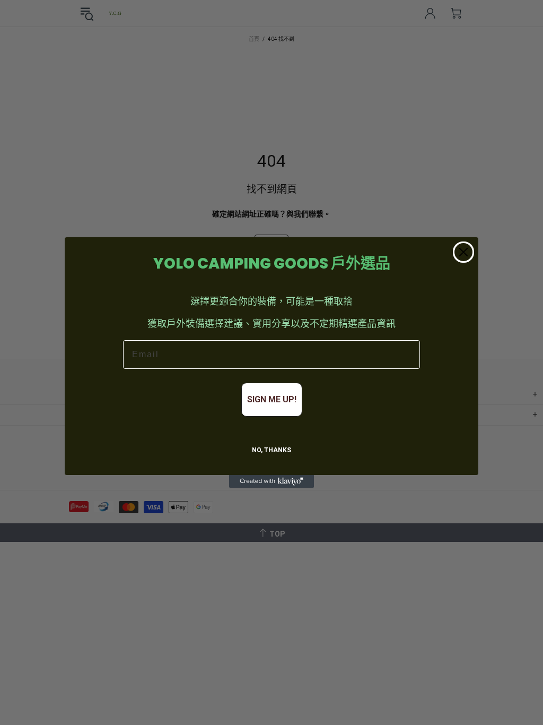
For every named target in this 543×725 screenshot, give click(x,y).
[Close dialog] (463, 252)
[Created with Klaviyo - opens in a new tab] (271, 481)
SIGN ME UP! (271, 399)
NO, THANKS (271, 450)
